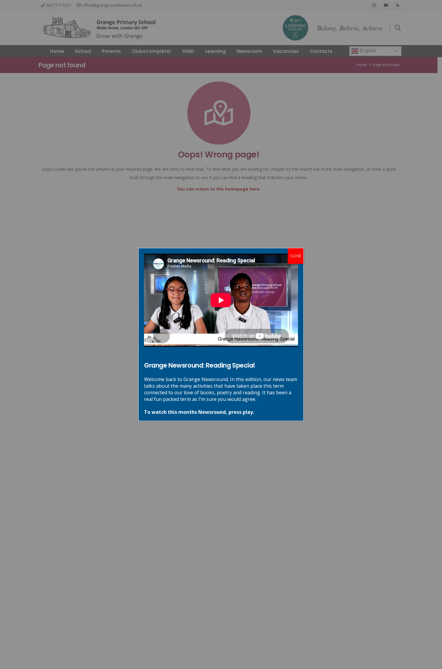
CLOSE (295, 255)
